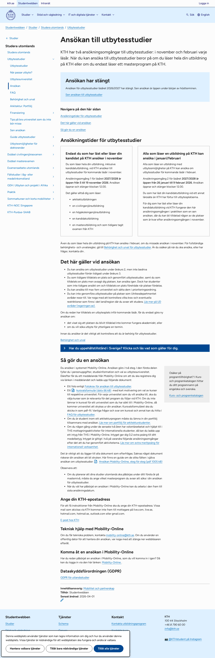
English (205, 14)
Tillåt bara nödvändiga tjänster (69, 648)
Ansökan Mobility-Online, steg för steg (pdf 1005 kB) (130, 461)
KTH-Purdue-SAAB (18, 212)
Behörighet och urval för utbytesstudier (127, 247)
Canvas (62, 630)
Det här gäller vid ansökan (75, 122)
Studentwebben (28, 3)
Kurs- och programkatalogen (186, 395)
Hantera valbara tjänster (25, 648)
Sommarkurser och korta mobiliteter (29, 198)
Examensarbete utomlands (23, 167)
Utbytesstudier (76, 27)
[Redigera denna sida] (61, 600)
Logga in (204, 3)
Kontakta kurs (120, 630)
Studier (33, 27)
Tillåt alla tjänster (108, 648)
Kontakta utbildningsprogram (129, 623)
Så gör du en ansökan (73, 129)
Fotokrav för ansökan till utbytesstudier (108, 386)
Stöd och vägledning (17, 630)
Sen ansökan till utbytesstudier (84, 94)
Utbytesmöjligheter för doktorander (23, 145)
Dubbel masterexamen (20, 161)
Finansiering (17, 112)
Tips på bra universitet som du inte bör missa (30, 121)
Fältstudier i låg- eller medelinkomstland (20, 176)
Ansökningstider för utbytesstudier (81, 116)
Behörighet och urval (22, 99)
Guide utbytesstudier (22, 137)
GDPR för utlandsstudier (74, 577)
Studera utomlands (52, 27)
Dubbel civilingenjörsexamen (24, 154)
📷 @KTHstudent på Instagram (183, 639)
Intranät (45, 3)
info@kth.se (172, 628)
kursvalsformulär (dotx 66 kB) (93, 390)
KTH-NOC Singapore (20, 205)
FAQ (12, 92)
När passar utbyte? (21, 72)
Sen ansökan (17, 130)
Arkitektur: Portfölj (21, 106)
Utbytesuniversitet (21, 79)
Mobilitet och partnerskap (98, 588)
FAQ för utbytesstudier (81, 414)
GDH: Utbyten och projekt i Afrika (27, 185)
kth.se (10, 3)
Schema (63, 623)
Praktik (11, 192)
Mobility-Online (111, 562)
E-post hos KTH (69, 520)
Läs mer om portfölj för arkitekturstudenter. (124, 422)
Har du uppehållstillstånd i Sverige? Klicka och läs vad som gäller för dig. (123, 348)
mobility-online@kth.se (120, 535)
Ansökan (15, 85)
